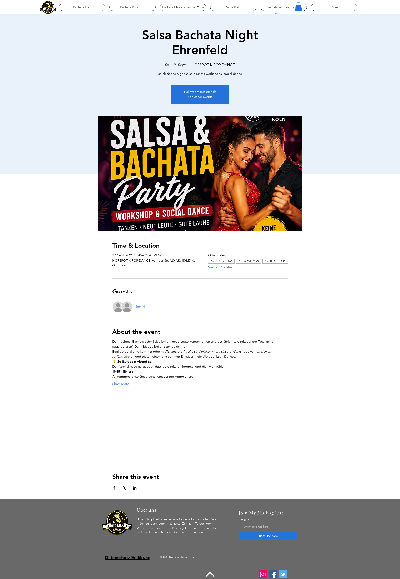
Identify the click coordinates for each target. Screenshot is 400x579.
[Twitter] (283, 574)
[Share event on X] (124, 488)
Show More (120, 384)
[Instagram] (263, 574)
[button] (298, 6)
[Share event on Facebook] (114, 488)
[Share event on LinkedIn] (135, 488)
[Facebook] (273, 574)
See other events (200, 97)
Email (243, 519)
